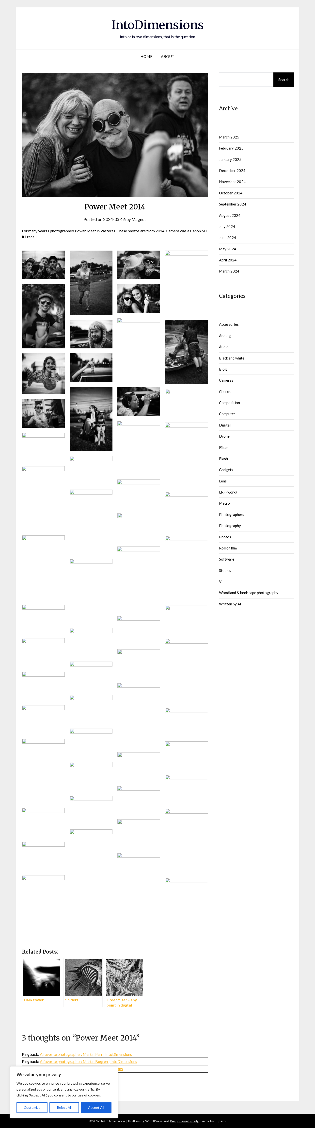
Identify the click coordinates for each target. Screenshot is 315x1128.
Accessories (229, 324)
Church (225, 391)
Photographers (231, 514)
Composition (229, 402)
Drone (224, 436)
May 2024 (227, 249)
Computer (227, 413)
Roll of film (228, 548)
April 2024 (227, 260)
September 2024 (232, 204)
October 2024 (230, 193)
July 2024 (227, 226)
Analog (225, 335)
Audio (224, 346)
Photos (225, 537)
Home (146, 56)
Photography (230, 525)
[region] (64, 1092)
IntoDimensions (157, 24)
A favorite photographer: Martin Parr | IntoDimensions (86, 1054)
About (167, 56)
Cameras (226, 380)
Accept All (96, 1107)
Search (283, 79)
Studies (225, 570)
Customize (32, 1107)
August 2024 (229, 215)
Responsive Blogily (184, 1121)
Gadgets (226, 469)
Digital (225, 425)
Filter (223, 447)
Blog (223, 369)
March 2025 (229, 137)
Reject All (64, 1107)
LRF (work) (228, 492)
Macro (224, 503)
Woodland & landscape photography (248, 592)
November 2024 (232, 181)
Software (226, 559)
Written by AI (230, 604)
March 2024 (229, 271)
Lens (223, 481)
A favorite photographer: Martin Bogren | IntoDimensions (88, 1061)
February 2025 (231, 148)
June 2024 (227, 237)
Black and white (231, 358)
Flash (223, 458)
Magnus (139, 219)
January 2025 (230, 159)
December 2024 (232, 170)
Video (224, 581)
